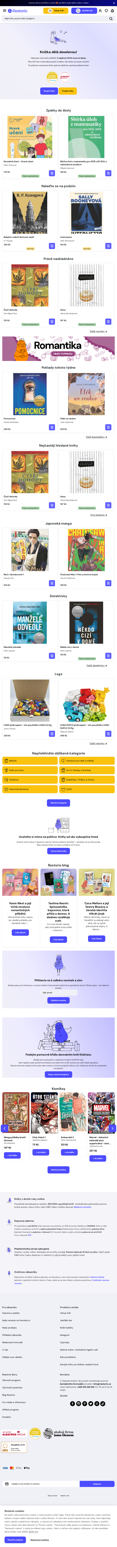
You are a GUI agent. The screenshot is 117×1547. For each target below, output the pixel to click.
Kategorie (64, 1335)
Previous (4, 1128)
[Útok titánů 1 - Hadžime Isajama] (44, 1113)
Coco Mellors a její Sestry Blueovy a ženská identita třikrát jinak (97, 908)
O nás (5, 1349)
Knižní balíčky (66, 1327)
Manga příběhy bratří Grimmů (15, 1139)
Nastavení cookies (39, 1540)
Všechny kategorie (58, 803)
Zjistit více (33, 1532)
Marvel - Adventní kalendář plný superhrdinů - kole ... (100, 1140)
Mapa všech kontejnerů (58, 1074)
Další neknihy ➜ (98, 743)
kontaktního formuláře (72, 1384)
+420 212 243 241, (86, 1387)
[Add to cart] (52, 173)
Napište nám (64, 1496)
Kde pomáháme (68, 1357)
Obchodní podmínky (12, 1387)
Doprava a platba (11, 1313)
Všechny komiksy (58, 1170)
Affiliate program (10, 1409)
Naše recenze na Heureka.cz (16, 1320)
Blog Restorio (8, 1395)
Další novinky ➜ (98, 331)
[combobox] (58, 18)
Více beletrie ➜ (98, 515)
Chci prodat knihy (58, 851)
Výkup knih (65, 1313)
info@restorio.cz (102, 1384)
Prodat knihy (67, 91)
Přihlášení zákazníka (11, 1335)
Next (112, 1128)
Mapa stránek (52, 1496)
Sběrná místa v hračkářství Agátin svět (79, 1349)
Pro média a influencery (14, 1402)
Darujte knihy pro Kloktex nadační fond (79, 1364)
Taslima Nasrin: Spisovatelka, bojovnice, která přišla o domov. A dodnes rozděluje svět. (58, 912)
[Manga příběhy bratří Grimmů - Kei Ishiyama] (15, 1113)
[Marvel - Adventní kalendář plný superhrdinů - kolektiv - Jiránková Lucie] (101, 1113)
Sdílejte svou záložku (12, 1357)
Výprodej (64, 1342)
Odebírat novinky (58, 1000)
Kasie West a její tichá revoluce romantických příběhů (20, 908)
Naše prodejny (9, 1327)
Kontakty (6, 1417)
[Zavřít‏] (114, 3)
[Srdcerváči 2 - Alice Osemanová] (72, 1113)
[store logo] (17, 11)
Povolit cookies (15, 1540)
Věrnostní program (11, 1380)
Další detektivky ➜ (97, 665)
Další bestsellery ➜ (96, 437)
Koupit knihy (49, 91)
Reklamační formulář (12, 1342)
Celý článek (20, 932)
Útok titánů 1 (39, 1137)
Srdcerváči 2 (67, 1137)
